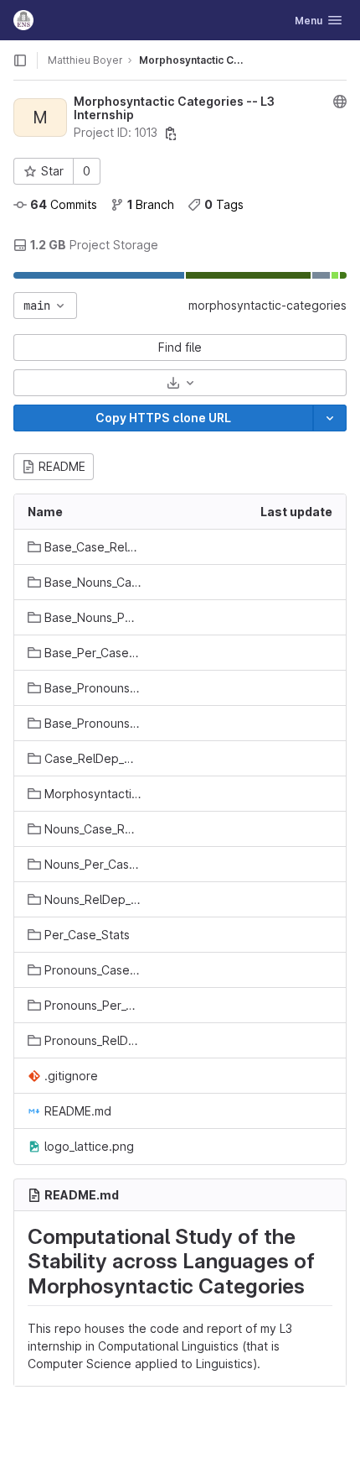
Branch (150, 204)
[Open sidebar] (20, 60)
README (62, 466)
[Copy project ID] (171, 133)
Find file (180, 347)
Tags (224, 204)
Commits (63, 204)
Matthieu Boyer (85, 60)
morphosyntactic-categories (267, 305)
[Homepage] (23, 20)
